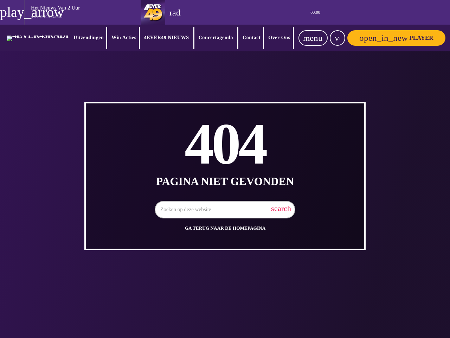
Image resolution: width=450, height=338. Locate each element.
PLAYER (396, 38)
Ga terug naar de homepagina (225, 228)
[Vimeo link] (38, 38)
